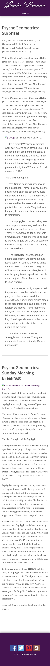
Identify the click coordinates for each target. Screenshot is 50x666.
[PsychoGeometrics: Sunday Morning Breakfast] (25, 385)
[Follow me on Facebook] (13, 648)
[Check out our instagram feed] (36, 648)
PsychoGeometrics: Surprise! (20, 30)
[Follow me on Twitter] (21, 648)
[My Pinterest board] (29, 648)
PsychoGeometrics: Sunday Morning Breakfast (20, 373)
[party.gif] (10, 137)
